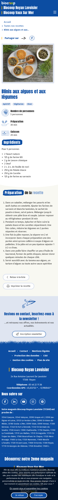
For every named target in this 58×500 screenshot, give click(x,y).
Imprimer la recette (20, 286)
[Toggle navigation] (54, 13)
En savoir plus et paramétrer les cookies (29, 488)
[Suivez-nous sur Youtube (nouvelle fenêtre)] (23, 401)
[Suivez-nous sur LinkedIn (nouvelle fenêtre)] (14, 401)
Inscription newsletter (31, 334)
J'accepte (38, 495)
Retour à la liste (17, 277)
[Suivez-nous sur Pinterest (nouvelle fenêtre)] (42, 401)
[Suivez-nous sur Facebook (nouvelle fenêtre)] (5, 401)
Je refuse (19, 495)
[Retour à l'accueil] (12, 3)
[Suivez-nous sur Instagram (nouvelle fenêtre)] (33, 401)
